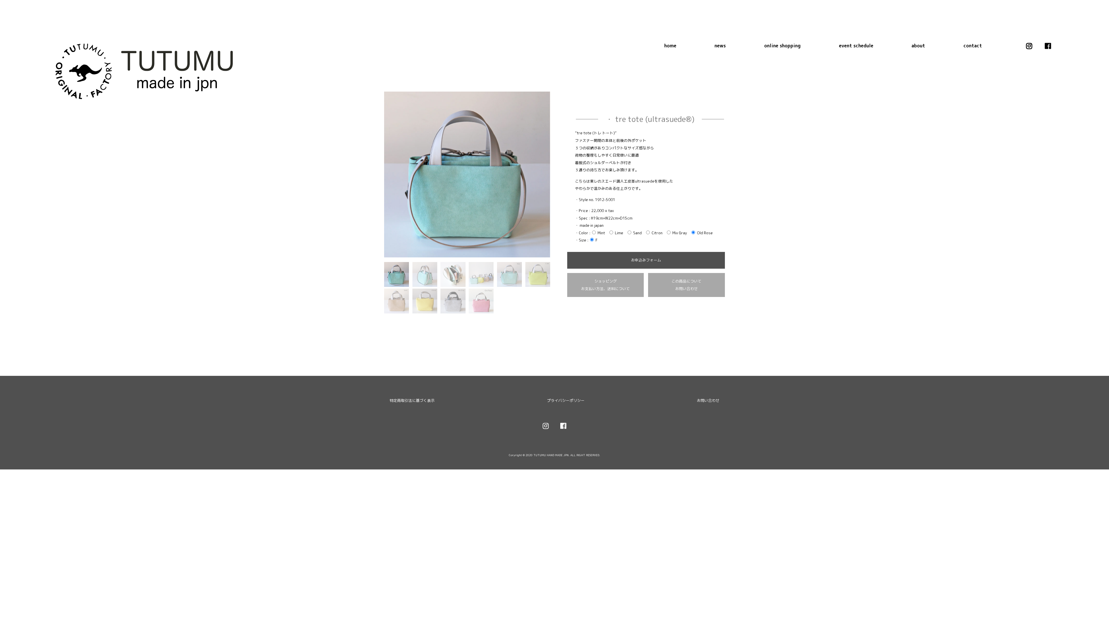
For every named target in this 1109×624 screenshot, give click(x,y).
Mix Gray (679, 232)
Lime (618, 232)
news (720, 45)
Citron (657, 232)
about (918, 45)
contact (972, 45)
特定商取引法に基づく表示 (412, 400)
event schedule (856, 45)
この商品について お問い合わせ (686, 284)
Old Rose (704, 232)
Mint (601, 232)
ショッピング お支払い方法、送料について (605, 284)
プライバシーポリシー (566, 400)
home (670, 45)
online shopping (782, 45)
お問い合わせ (708, 400)
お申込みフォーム (646, 260)
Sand (637, 232)
